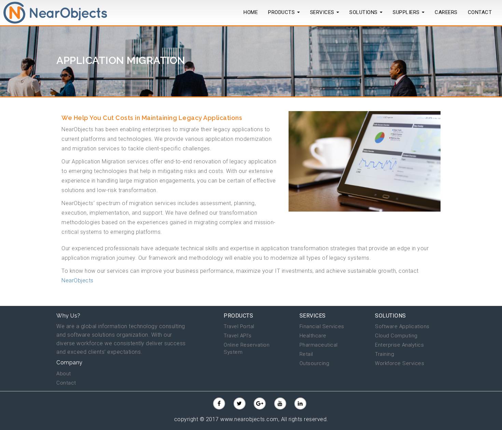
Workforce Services (399, 363)
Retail (306, 354)
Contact (66, 383)
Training (384, 354)
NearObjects (77, 280)
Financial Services (321, 326)
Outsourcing (314, 363)
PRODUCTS (282, 12)
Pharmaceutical (318, 345)
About (63, 374)
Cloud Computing (396, 336)
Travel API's (237, 336)
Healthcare (312, 336)
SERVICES (312, 315)
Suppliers (407, 12)
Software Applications (402, 326)
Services (323, 12)
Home (250, 12)
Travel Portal (239, 326)
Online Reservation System (246, 348)
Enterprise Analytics (399, 345)
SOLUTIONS (364, 12)
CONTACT (480, 12)
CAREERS (446, 12)
